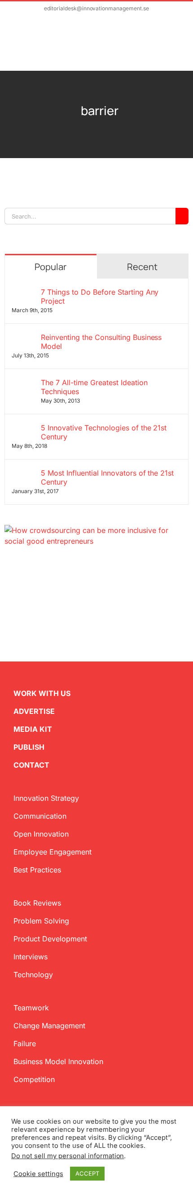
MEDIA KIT (32, 729)
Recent (142, 267)
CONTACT (31, 764)
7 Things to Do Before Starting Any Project (100, 296)
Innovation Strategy (46, 798)
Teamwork (31, 1007)
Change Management (49, 1025)
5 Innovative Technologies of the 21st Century (104, 432)
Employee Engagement (52, 851)
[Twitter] (8, 571)
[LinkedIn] (36, 571)
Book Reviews (37, 902)
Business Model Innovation (58, 1061)
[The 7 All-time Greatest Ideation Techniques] (23, 383)
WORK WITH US (41, 693)
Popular (50, 267)
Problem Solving (41, 920)
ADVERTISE (34, 711)
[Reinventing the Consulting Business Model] (23, 338)
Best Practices (37, 869)
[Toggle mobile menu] (176, 47)
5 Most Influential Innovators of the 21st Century (107, 477)
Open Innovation (41, 833)
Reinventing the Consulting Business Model (101, 342)
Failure (24, 1043)
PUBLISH (28, 747)
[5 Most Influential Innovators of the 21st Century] (23, 473)
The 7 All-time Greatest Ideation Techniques (94, 387)
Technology (33, 974)
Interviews (30, 956)
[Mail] (51, 571)
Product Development (50, 938)
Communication (39, 816)
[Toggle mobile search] (159, 47)
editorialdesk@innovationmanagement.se (96, 8)
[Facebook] (22, 571)
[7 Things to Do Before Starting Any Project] (23, 292)
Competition (34, 1079)
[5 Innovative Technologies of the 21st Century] (23, 428)
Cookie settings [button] (38, 1174)
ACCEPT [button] (87, 1173)
